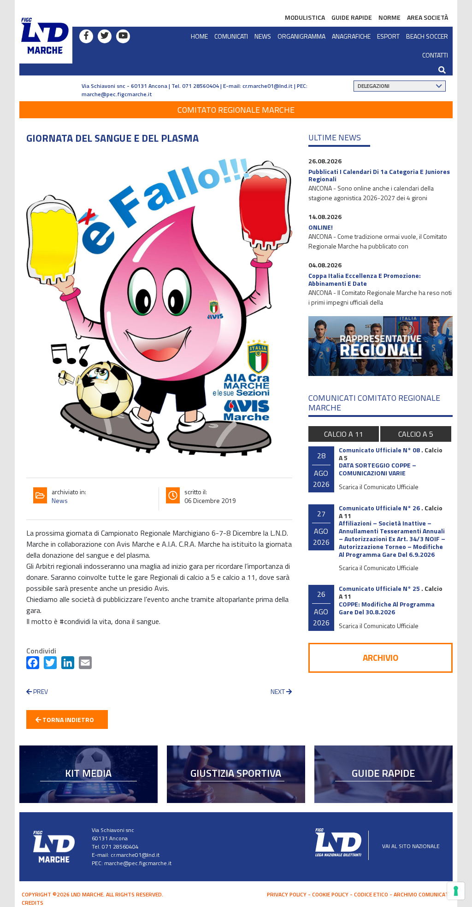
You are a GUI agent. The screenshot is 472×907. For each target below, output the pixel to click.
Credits (32, 902)
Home (199, 36)
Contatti (435, 55)
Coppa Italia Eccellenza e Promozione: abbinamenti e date (364, 279)
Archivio (380, 657)
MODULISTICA (305, 17)
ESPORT (388, 36)
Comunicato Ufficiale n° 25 (379, 588)
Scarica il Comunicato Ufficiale (379, 486)
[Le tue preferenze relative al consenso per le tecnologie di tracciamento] (456, 891)
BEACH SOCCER (427, 36)
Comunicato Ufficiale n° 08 (379, 450)
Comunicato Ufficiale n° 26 (379, 508)
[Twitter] (50, 664)
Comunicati (231, 36)
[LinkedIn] (67, 664)
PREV (40, 691)
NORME (389, 17)
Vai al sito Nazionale (411, 846)
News (262, 36)
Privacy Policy (287, 894)
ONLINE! (320, 227)
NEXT (278, 691)
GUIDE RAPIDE (351, 17)
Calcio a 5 (415, 433)
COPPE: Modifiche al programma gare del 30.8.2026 (387, 608)
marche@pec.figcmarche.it (117, 94)
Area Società (427, 17)
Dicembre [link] (247, 532)
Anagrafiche (351, 36)
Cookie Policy (330, 894)
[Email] (85, 664)
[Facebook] (32, 664)
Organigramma (301, 36)
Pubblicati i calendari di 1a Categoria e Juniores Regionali (379, 175)
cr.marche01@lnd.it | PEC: (274, 85)
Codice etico (371, 894)
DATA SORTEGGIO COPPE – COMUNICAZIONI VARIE (377, 469)
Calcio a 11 (343, 433)
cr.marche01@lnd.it (135, 854)
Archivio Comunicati (422, 894)
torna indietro (67, 719)
